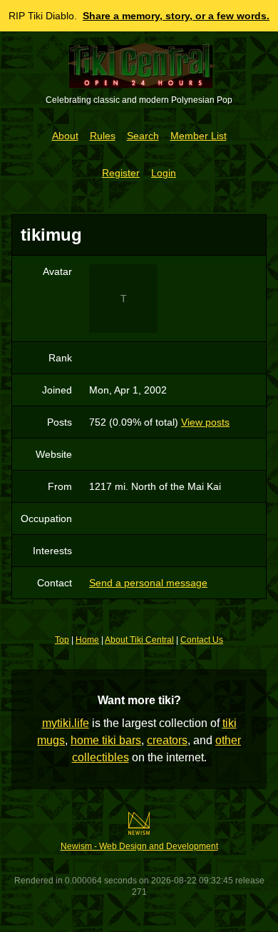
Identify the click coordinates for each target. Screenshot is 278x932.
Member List (198, 135)
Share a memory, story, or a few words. (176, 15)
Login (163, 173)
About (65, 135)
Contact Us (201, 640)
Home (87, 640)
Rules (102, 135)
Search (143, 135)
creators (167, 740)
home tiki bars (106, 740)
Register (121, 173)
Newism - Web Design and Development (139, 846)
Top (62, 640)
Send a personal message (148, 582)
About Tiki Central (139, 640)
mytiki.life (65, 723)
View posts (205, 422)
